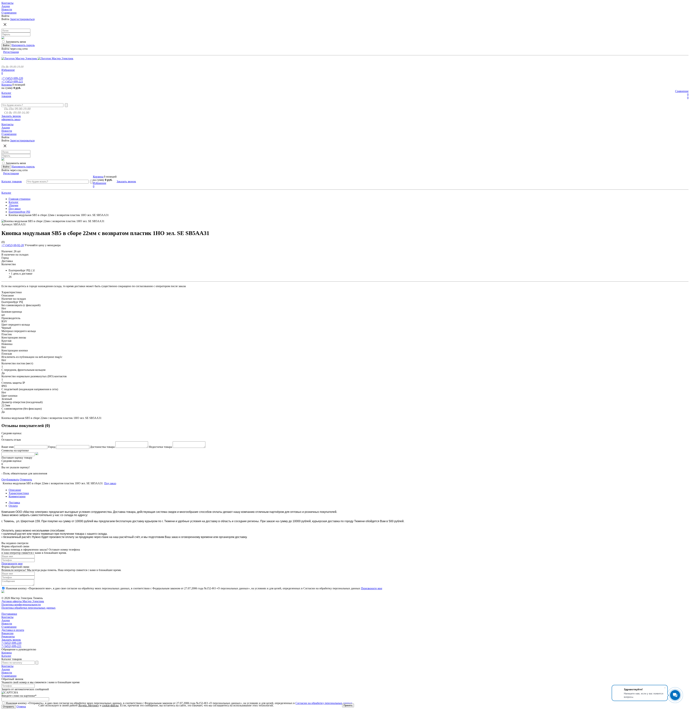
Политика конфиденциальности (21, 604)
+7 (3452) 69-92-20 (12, 245)
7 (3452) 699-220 (11, 642)
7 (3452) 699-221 (11, 646)
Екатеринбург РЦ (19, 211)
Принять (348, 705)
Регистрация (11, 52)
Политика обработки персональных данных (28, 607)
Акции (5, 620)
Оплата (13, 505)
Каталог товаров (6, 94)
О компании (9, 626)
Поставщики (9, 613)
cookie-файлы (110, 705)
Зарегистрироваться (22, 19)
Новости (6, 623)
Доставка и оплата (12, 630)
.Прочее (13, 205)
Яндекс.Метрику (88, 705)
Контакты (7, 617)
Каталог (6, 192)
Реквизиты (8, 636)
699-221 (12, 81)
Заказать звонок (11, 116)
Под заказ (14, 208)
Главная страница (19, 198)
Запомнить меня (16, 41)
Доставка (14, 502)
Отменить (26, 479)
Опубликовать (10, 479)
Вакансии (7, 633)
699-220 (12, 78)
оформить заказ (10, 119)
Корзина (6, 84)
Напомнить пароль (23, 45)
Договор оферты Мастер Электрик (22, 601)
